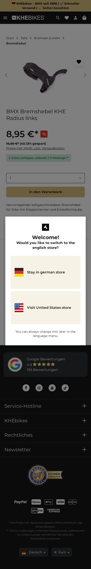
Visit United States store (49, 308)
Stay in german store (46, 272)
